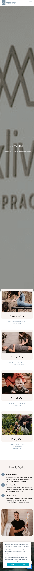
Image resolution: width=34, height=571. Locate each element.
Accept (12, 564)
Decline (24, 564)
